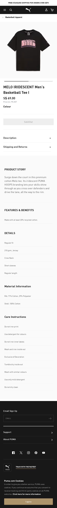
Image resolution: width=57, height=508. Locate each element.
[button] (5, 10)
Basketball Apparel (13, 17)
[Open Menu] (5, 10)
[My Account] (46, 10)
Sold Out (28, 122)
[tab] (16, 81)
